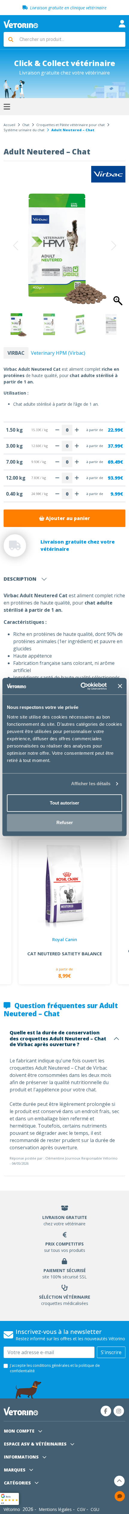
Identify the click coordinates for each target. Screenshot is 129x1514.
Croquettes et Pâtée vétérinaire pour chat (70, 124)
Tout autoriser (64, 802)
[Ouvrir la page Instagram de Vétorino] (118, 1411)
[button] (112, 245)
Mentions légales (55, 1509)
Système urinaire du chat (24, 130)
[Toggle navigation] (122, 24)
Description (20, 579)
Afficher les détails (91, 783)
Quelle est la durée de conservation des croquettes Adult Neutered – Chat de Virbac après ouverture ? (58, 1038)
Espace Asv (35, 1444)
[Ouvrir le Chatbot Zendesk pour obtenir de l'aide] (120, 1496)
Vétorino (12, 1509)
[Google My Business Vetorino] (9, 1498)
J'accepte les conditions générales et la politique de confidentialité (55, 1368)
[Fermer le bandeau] (120, 686)
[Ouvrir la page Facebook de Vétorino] (105, 1411)
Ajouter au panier (67, 518)
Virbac (16, 353)
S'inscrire (111, 1352)
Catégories (18, 1483)
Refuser (64, 822)
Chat (25, 124)
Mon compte (20, 1431)
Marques (15, 1470)
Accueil (9, 124)
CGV (81, 1509)
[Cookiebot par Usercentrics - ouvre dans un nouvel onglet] (81, 686)
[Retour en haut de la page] (119, 1481)
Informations (22, 1457)
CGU (95, 1509)
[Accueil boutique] (21, 23)
